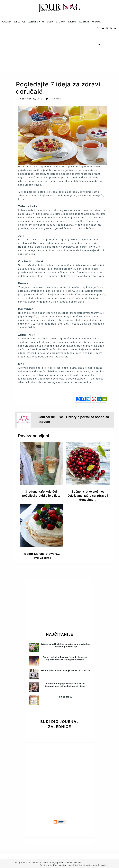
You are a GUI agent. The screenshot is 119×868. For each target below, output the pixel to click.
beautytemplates (65, 865)
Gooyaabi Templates (97, 865)
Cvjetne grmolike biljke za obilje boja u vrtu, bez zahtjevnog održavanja (65, 645)
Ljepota (60, 22)
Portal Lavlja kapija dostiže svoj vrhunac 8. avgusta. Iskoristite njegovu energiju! (65, 658)
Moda (50, 22)
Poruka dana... (65, 696)
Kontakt (84, 22)
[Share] (77, 399)
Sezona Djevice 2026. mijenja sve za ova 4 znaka (65, 670)
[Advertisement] (59, 52)
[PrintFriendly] (103, 399)
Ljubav (72, 22)
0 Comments (55, 98)
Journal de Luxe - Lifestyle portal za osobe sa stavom (56, 862)
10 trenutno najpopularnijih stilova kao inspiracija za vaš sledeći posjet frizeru (65, 684)
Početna (6, 22)
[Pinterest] (92, 399)
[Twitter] (87, 399)
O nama (96, 22)
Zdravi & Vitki (36, 22)
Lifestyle (19, 22)
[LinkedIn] (98, 399)
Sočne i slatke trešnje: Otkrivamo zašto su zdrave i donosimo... (87, 495)
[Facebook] (82, 399)
